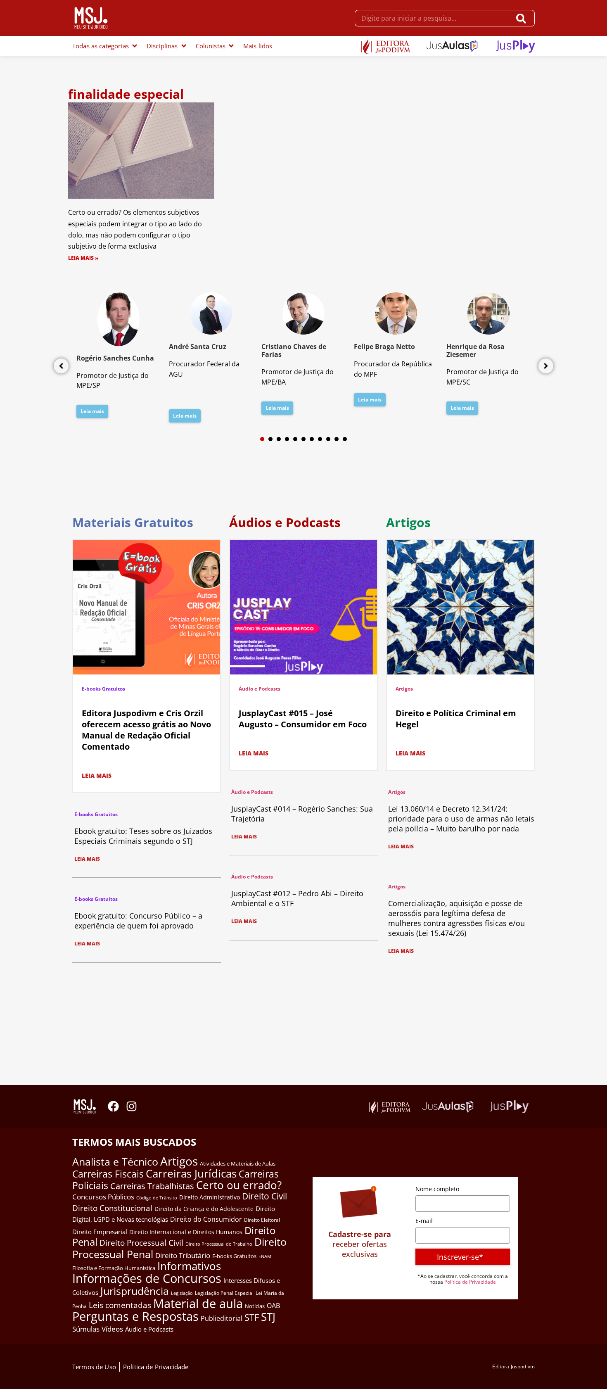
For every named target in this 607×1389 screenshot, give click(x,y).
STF (251, 1317)
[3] (279, 439)
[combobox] (433, 18)
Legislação (182, 1293)
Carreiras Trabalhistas (152, 1186)
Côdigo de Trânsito (156, 1197)
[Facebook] (113, 1106)
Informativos (189, 1266)
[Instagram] (131, 1106)
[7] (312, 439)
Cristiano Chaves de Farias (293, 350)
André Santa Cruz (197, 346)
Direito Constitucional (112, 1208)
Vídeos (112, 1329)
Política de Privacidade (470, 1281)
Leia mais (92, 411)
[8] (320, 439)
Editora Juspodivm (513, 1366)
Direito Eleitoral (262, 1219)
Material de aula (198, 1303)
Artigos (404, 688)
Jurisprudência (134, 1291)
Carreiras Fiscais (108, 1174)
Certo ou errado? (239, 1185)
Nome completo (437, 1189)
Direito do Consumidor (206, 1219)
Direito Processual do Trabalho (218, 1244)
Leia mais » (83, 257)
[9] (328, 439)
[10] (336, 439)
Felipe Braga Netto (384, 346)
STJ (268, 1317)
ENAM (264, 1256)
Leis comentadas (120, 1305)
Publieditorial (221, 1318)
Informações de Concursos (146, 1278)
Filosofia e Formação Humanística (113, 1268)
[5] (295, 439)
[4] (287, 439)
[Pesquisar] (523, 18)
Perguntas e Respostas (135, 1316)
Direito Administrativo (209, 1197)
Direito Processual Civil (141, 1242)
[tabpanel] (118, 357)
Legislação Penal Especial (224, 1292)
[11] (345, 439)
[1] (262, 439)
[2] (270, 439)
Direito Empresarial (99, 1232)
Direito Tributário (182, 1255)
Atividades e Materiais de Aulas (237, 1163)
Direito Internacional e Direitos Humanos (185, 1232)
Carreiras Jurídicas (191, 1173)
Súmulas (86, 1329)
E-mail (424, 1221)
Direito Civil (264, 1196)
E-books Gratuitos (103, 688)
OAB (273, 1305)
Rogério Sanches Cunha (115, 358)
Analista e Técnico (115, 1161)
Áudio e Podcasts (259, 688)
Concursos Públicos (103, 1196)
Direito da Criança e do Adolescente (204, 1209)
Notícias (255, 1306)
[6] (303, 439)
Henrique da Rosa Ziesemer (475, 350)
